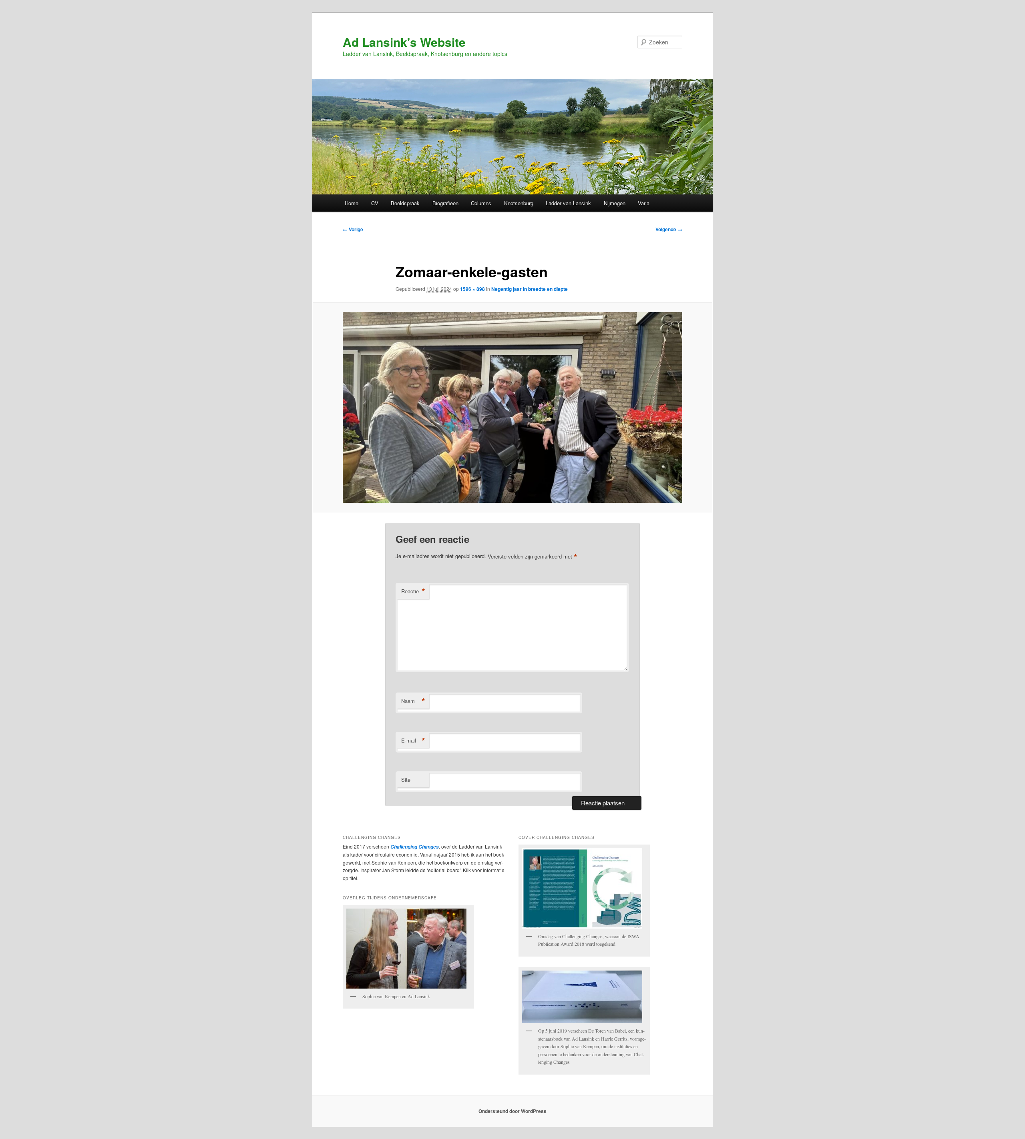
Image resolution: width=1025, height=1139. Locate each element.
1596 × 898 (472, 288)
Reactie (413, 591)
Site (405, 779)
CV (374, 203)
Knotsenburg (518, 203)
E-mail (413, 740)
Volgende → (668, 229)
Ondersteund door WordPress (512, 1111)
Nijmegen (614, 203)
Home (351, 203)
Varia (643, 203)
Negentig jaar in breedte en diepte (529, 288)
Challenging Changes (414, 846)
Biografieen (445, 203)
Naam (413, 701)
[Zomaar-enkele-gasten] (512, 407)
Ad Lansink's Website (404, 41)
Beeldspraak (405, 203)
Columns (481, 203)
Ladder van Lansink (568, 203)
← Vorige (353, 229)
